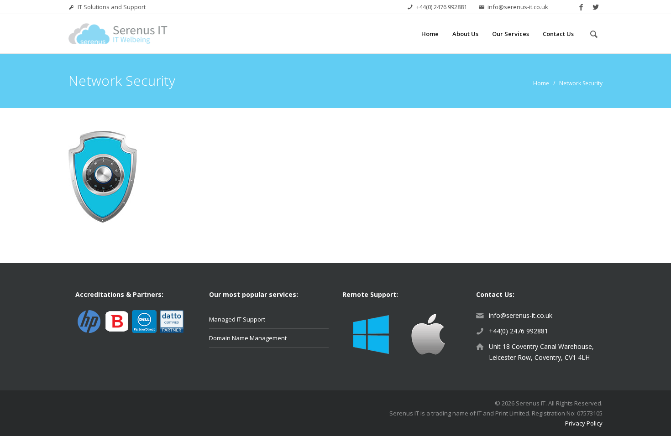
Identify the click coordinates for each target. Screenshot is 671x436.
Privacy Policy (584, 423)
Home (430, 34)
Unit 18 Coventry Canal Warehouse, (541, 346)
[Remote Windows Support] (370, 333)
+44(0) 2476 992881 (441, 7)
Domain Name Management (248, 338)
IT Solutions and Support (112, 7)
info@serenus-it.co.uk (518, 7)
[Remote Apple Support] (427, 333)
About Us (465, 34)
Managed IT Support (237, 319)
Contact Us (558, 34)
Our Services (510, 34)
